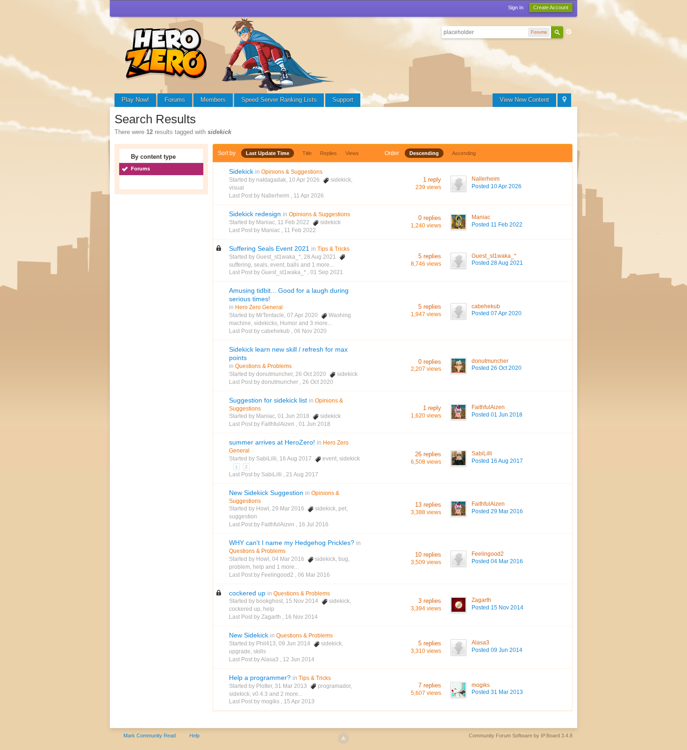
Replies (328, 153)
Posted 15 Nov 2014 (497, 607)
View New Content (524, 99)
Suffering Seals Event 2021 (269, 248)
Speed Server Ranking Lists (279, 99)
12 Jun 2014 (299, 659)
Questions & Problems (263, 366)
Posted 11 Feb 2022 (497, 224)
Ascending (464, 153)
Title (307, 153)
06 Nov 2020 (310, 331)
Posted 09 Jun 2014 (497, 650)
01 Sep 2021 (326, 272)
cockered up (247, 593)
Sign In (515, 7)
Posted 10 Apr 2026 (497, 186)
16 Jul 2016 (314, 524)
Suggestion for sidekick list (268, 400)
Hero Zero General (259, 307)
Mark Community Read (149, 735)
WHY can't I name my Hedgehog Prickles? (291, 542)
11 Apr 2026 (308, 195)
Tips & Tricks (333, 249)
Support (342, 99)
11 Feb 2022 (300, 230)
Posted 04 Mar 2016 (497, 561)
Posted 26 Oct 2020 (497, 368)
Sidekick (241, 171)
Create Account (550, 7)
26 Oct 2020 (317, 382)
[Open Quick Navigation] (564, 100)
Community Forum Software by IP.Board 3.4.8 (520, 735)
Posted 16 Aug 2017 (497, 461)
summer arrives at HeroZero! (272, 442)
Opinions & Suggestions (291, 172)
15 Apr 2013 (299, 701)
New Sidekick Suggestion (266, 492)
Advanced (568, 31)
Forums (175, 99)
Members (213, 99)
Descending (424, 153)
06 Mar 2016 (314, 575)
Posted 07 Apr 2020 (497, 313)
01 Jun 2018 (314, 424)
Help (194, 735)
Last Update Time (267, 153)
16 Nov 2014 (301, 617)
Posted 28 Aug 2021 (497, 263)
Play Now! (135, 99)
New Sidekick (248, 635)
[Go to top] (343, 738)
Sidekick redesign (255, 214)
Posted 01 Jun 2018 (497, 414)
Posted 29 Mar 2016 (497, 511)
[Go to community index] (231, 53)
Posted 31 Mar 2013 (497, 692)
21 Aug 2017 (302, 474)
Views (352, 153)
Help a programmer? (260, 677)
